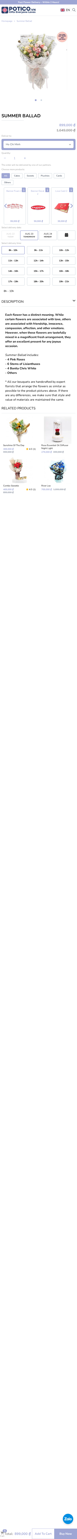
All (5, 175)
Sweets (30, 175)
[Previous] (5, 206)
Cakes (17, 175)
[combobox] (66, 10)
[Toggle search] (74, 10)
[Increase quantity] (24, 158)
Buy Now (65, 1534)
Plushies (45, 175)
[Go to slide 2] (41, 100)
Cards (59, 175)
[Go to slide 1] (35, 100)
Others (7, 182)
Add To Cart (43, 1534)
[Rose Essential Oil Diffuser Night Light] (57, 434)
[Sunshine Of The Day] (19, 434)
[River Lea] (57, 475)
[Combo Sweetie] (19, 475)
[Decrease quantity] (4, 158)
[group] (38, 60)
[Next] (71, 206)
